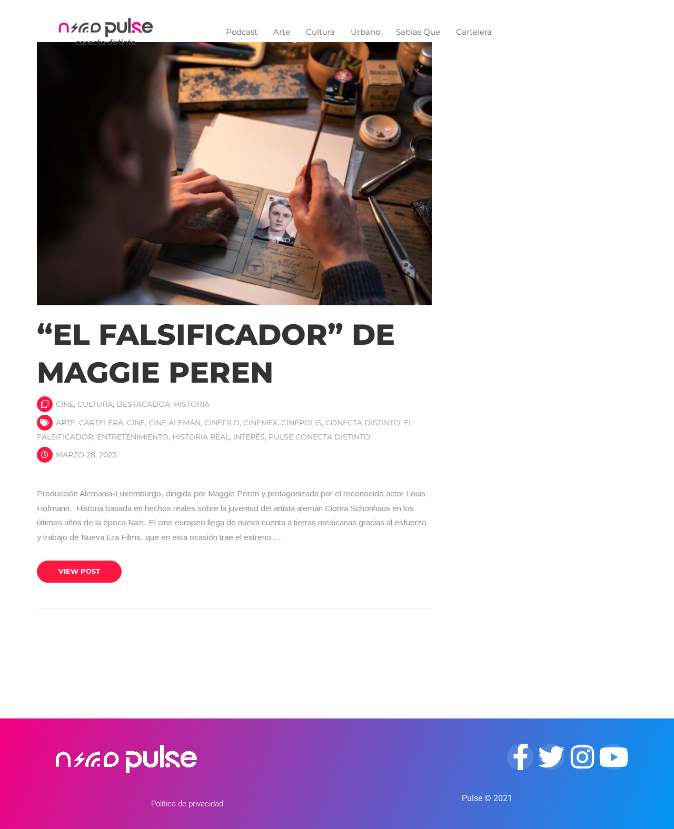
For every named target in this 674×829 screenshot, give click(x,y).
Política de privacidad (187, 803)
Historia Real (201, 437)
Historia (192, 404)
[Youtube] (613, 757)
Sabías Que (418, 32)
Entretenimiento (132, 437)
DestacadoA (143, 404)
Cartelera (474, 32)
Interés (249, 437)
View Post (79, 571)
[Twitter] (551, 757)
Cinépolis (301, 422)
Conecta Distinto (362, 422)
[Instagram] (582, 757)
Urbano (365, 32)
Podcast (241, 32)
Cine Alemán (174, 422)
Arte (281, 32)
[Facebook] (520, 757)
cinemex (260, 422)
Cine (65, 404)
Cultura (320, 32)
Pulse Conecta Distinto (319, 437)
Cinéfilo (222, 422)
